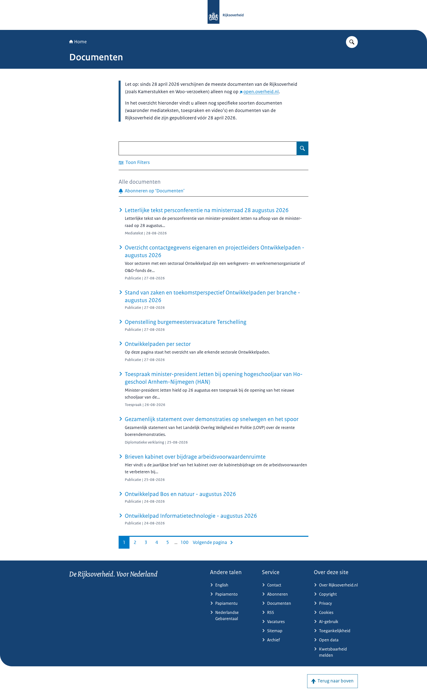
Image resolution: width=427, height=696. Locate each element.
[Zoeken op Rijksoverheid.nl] (352, 42)
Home (80, 42)
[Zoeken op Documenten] (302, 148)
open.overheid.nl (261, 92)
